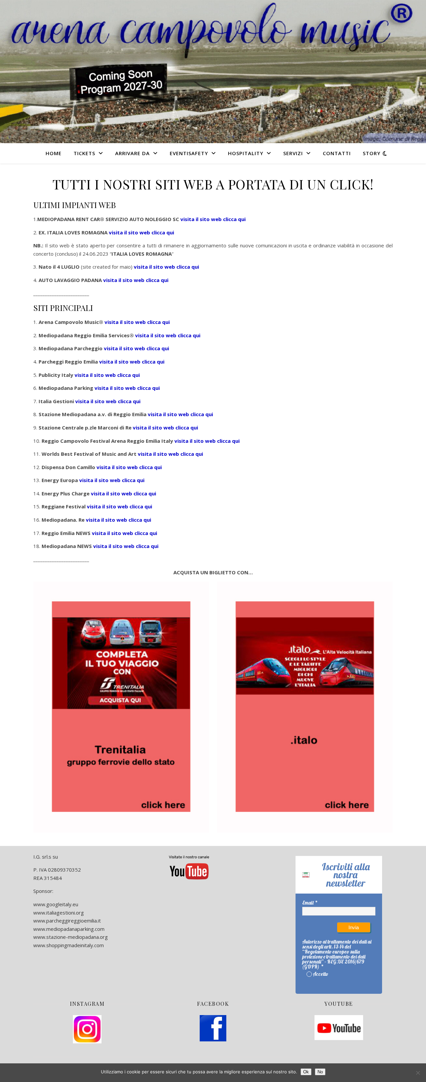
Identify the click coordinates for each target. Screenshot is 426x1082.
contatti (337, 153)
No (320, 1071)
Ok (306, 1071)
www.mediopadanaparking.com (69, 929)
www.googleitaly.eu (55, 904)
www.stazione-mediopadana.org (70, 937)
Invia (353, 927)
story (371, 153)
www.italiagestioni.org (58, 912)
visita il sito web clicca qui (166, 266)
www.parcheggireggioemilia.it (67, 920)
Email (308, 903)
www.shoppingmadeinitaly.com (68, 945)
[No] (417, 1072)
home (54, 153)
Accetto (320, 974)
